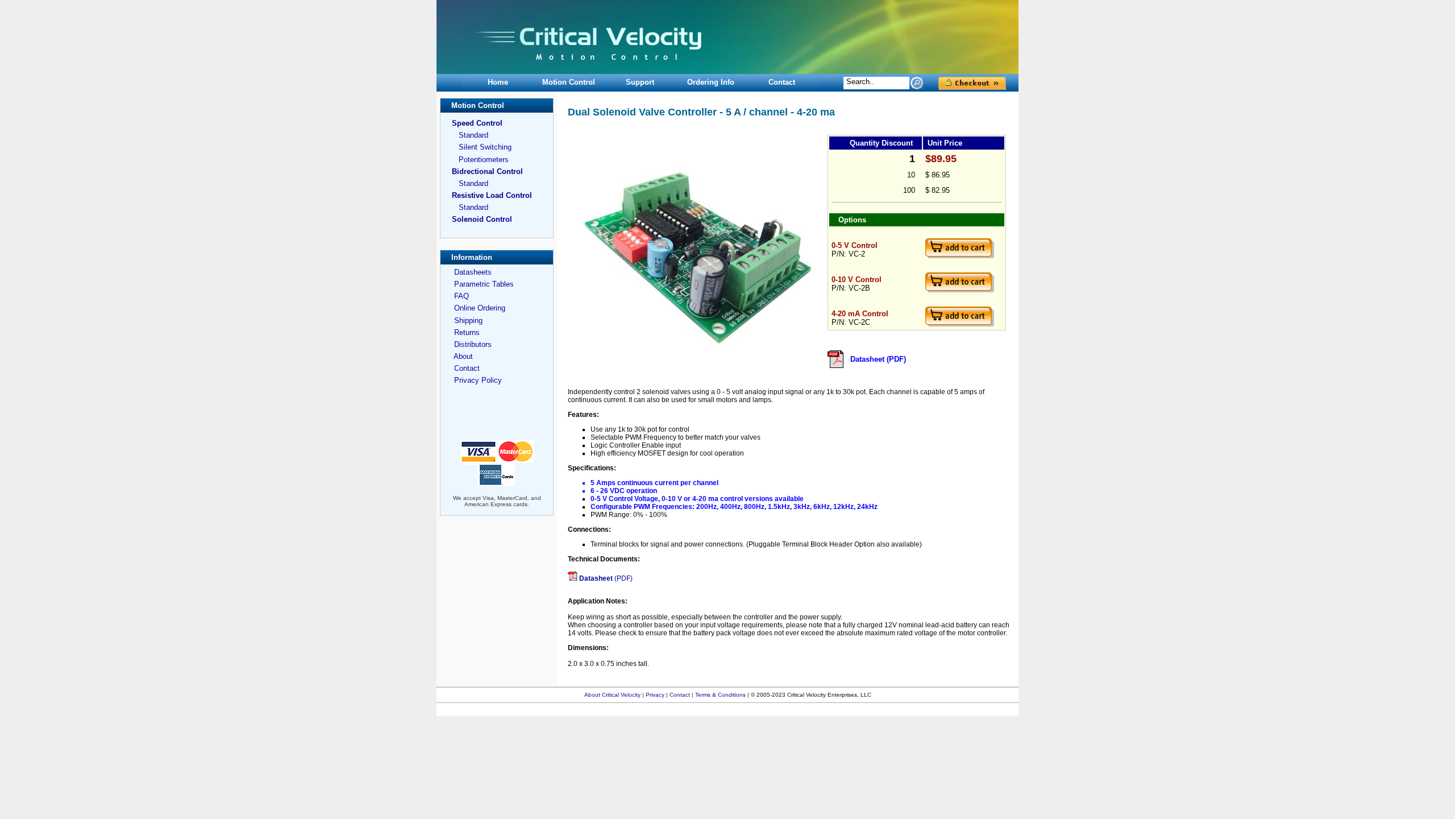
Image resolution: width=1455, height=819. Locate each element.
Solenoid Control (482, 219)
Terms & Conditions (721, 695)
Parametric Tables (484, 284)
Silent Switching (485, 147)
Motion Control (568, 82)
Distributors (473, 344)
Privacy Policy (478, 380)
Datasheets (473, 272)
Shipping (468, 320)
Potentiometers (484, 159)
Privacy (655, 695)
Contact (781, 82)
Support (640, 82)
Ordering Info (710, 82)
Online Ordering (479, 308)
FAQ (461, 296)
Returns (467, 332)
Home (498, 82)
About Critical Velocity (613, 695)
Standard (473, 135)
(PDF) (606, 578)
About (463, 356)
